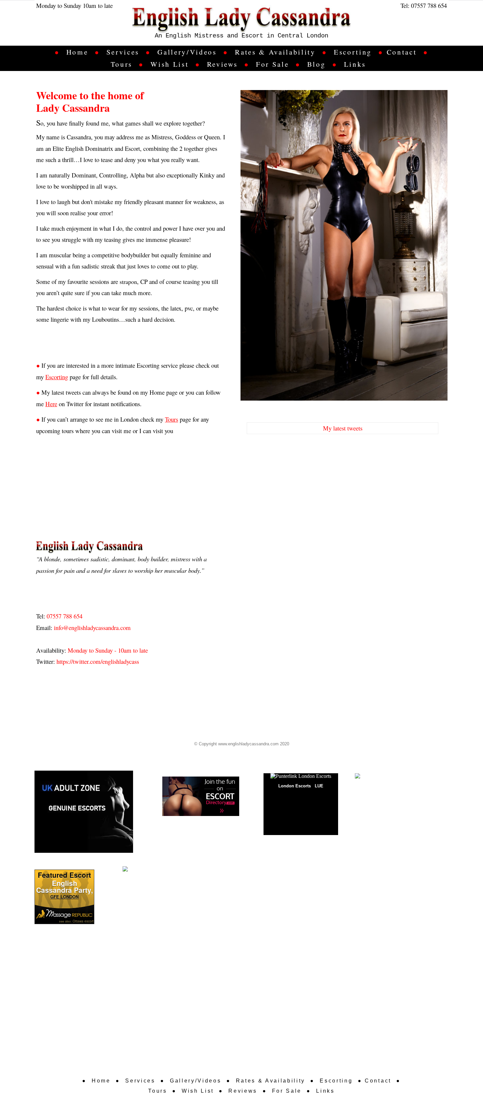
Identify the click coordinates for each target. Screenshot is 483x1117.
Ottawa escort (83, 921)
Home (77, 52)
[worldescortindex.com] (148, 869)
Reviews (222, 64)
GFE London (64, 897)
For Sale (272, 64)
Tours (121, 64)
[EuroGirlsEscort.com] (379, 776)
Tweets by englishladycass (275, 450)
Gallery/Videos (187, 52)
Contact (402, 52)
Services (122, 52)
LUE (319, 785)
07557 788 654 (429, 5)
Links (355, 64)
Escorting (353, 52)
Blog (316, 64)
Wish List (169, 64)
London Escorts (294, 785)
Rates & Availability (275, 52)
